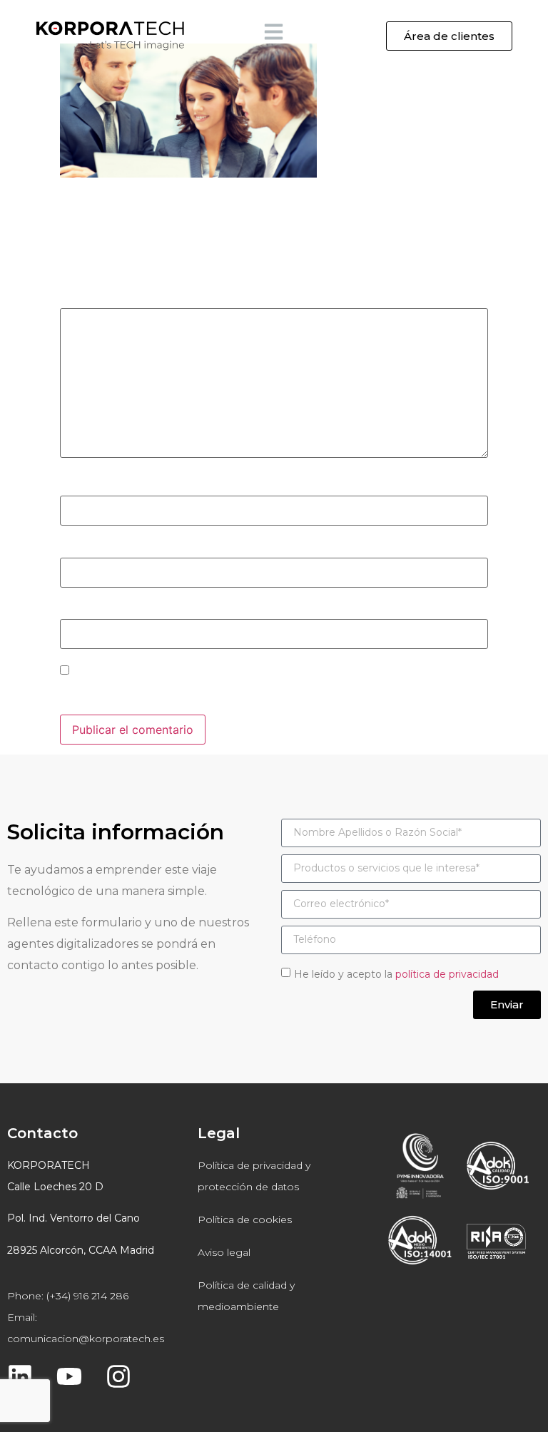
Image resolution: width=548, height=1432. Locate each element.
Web (71, 609)
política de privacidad (447, 974)
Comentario (96, 299)
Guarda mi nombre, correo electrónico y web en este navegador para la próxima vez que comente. (254, 692)
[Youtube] (69, 1376)
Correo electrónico (115, 547)
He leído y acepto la (396, 974)
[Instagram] (118, 1376)
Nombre (86, 486)
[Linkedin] (20, 1376)
